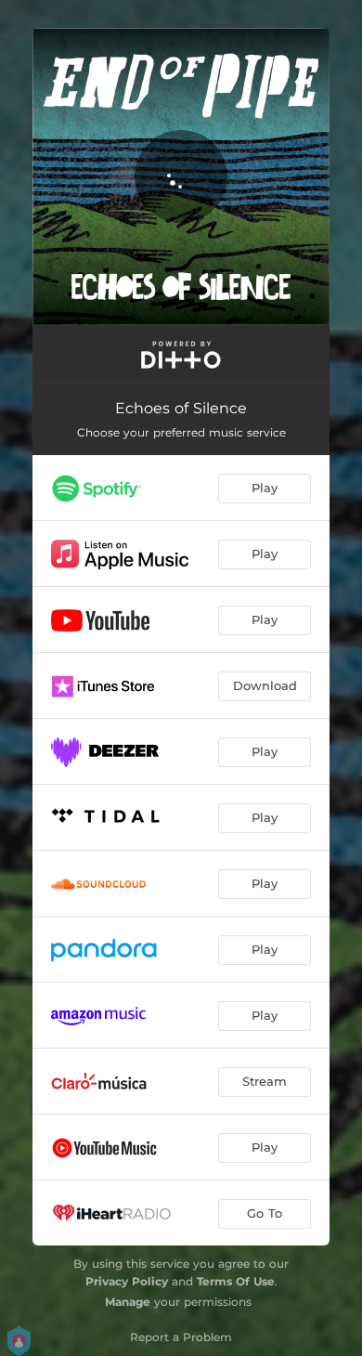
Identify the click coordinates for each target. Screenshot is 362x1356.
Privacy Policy (126, 1281)
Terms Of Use (236, 1281)
